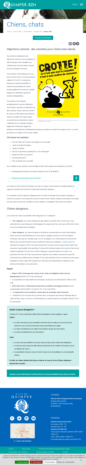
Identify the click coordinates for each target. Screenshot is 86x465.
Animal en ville (38, 31)
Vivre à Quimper (17, 31)
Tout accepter (22, 462)
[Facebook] (77, 45)
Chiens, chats (48, 31)
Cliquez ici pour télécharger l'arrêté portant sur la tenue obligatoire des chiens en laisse (42, 374)
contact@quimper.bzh (69, 406)
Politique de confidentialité (65, 462)
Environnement (27, 31)
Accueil (9, 31)
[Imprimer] (70, 44)
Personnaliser (50, 462)
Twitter (19, 418)
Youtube (33, 418)
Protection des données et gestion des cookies (54, 449)
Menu (75, 4)
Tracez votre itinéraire (23, 441)
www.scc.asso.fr (68, 242)
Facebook (12, 418)
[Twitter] (74, 45)
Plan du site (26, 449)
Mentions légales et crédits (45, 452)
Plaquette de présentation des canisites (26, 178)
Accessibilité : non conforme (18, 452)
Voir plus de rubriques (43, 38)
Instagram (26, 418)
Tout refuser (36, 462)
